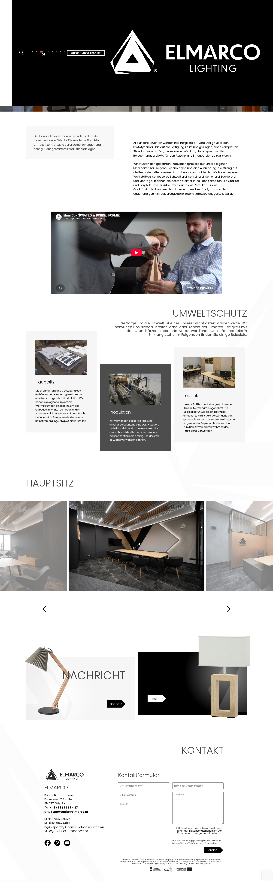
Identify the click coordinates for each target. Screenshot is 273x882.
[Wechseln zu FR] (65, 51)
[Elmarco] (189, 53)
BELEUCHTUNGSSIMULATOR (86, 53)
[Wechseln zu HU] (53, 51)
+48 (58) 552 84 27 (64, 807)
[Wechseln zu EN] (37, 51)
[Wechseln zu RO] (49, 51)
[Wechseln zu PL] (33, 51)
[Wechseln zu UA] (61, 51)
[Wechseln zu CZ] (57, 51)
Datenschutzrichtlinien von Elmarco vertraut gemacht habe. (199, 832)
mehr (114, 703)
